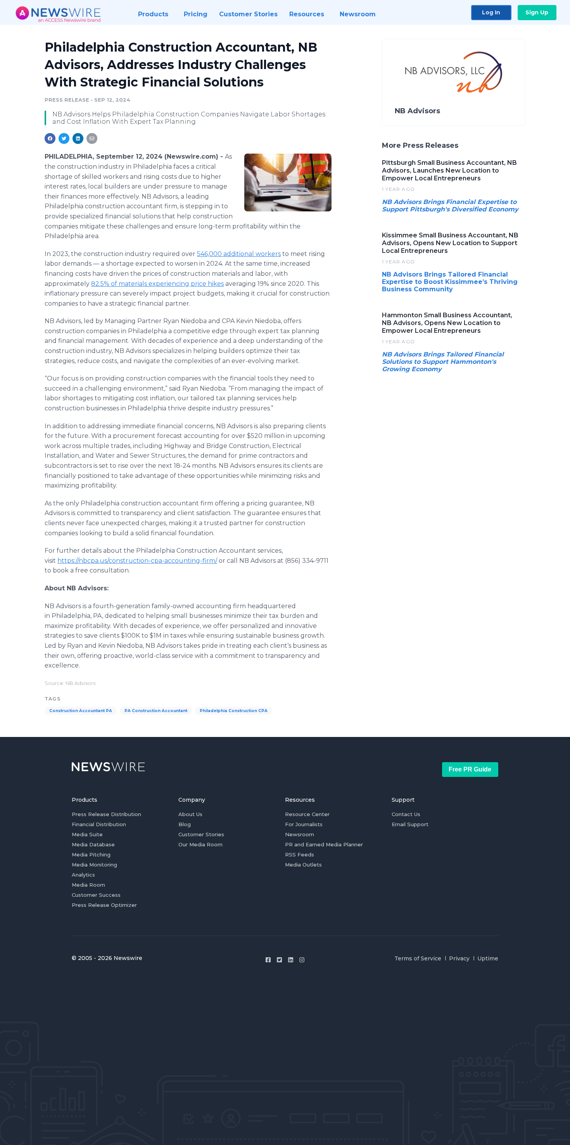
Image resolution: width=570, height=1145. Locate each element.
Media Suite (87, 834)
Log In (491, 12)
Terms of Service (417, 958)
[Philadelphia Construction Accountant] (288, 182)
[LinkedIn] (290, 960)
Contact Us (406, 814)
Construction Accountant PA (80, 710)
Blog (184, 824)
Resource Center (307, 814)
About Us (190, 814)
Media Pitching (91, 854)
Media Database (93, 844)
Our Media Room (200, 844)
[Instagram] (301, 960)
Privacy (459, 958)
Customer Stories (201, 834)
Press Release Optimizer (104, 905)
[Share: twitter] (64, 138)
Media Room (88, 885)
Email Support (410, 824)
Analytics (83, 875)
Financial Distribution (99, 824)
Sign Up (536, 12)
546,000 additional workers (239, 254)
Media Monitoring (94, 864)
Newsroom (299, 834)
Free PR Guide (470, 769)
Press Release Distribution (106, 814)
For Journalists (304, 824)
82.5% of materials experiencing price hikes (157, 283)
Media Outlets (303, 864)
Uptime (487, 958)
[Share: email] (92, 138)
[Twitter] (279, 960)
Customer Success (96, 895)
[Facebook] (268, 960)
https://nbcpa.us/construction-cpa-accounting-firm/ (137, 560)
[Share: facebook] (50, 138)
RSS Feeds (299, 854)
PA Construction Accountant (155, 710)
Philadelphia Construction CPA (234, 710)
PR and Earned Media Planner (324, 844)
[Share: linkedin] (78, 138)
